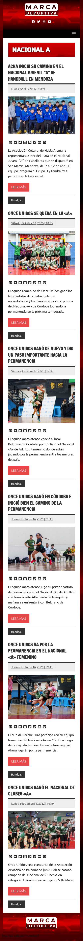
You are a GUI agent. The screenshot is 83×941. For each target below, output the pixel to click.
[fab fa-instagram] (44, 21)
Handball (16, 200)
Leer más (18, 187)
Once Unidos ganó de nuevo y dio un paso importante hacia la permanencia (40, 354)
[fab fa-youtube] (49, 21)
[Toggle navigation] (74, 33)
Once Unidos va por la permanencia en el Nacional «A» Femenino (37, 650)
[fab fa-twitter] (38, 21)
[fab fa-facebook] (33, 21)
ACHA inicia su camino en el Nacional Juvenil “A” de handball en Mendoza (36, 72)
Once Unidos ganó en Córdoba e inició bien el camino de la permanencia (39, 502)
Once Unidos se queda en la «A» (40, 213)
